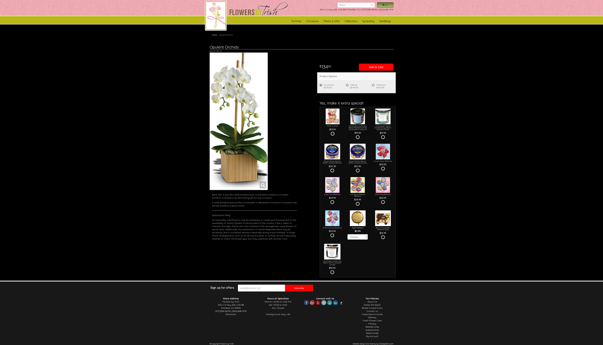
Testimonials (372, 333)
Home (214, 35)
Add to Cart (376, 67)
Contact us (372, 311)
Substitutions (372, 330)
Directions (231, 314)
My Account (372, 336)
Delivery (372, 317)
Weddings (385, 21)
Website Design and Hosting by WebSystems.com (373, 344)
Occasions (312, 21)
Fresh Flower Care (372, 320)
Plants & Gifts (331, 21)
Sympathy (368, 21)
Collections (351, 21)
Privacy (372, 323)
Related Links (372, 326)
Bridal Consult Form (372, 308)
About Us (372, 301)
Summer (296, 21)
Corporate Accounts (372, 314)
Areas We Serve (372, 304)
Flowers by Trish (216, 16)
